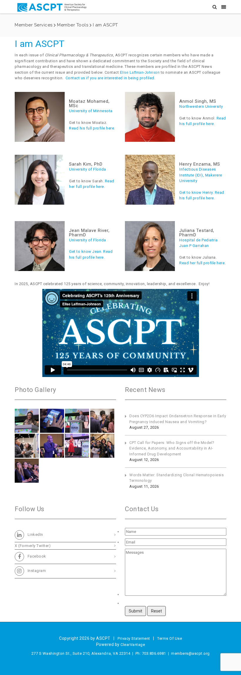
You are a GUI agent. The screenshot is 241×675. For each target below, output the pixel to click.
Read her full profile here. (202, 263)
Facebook (36, 556)
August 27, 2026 (144, 427)
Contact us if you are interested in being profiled (110, 78)
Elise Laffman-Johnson (140, 72)
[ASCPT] (53, 6)
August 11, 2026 (144, 486)
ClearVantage (132, 644)
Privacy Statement (134, 638)
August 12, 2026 (144, 459)
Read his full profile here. (92, 128)
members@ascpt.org (190, 653)
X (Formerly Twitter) (33, 545)
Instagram (36, 570)
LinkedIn (34, 535)
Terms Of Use (169, 638)
